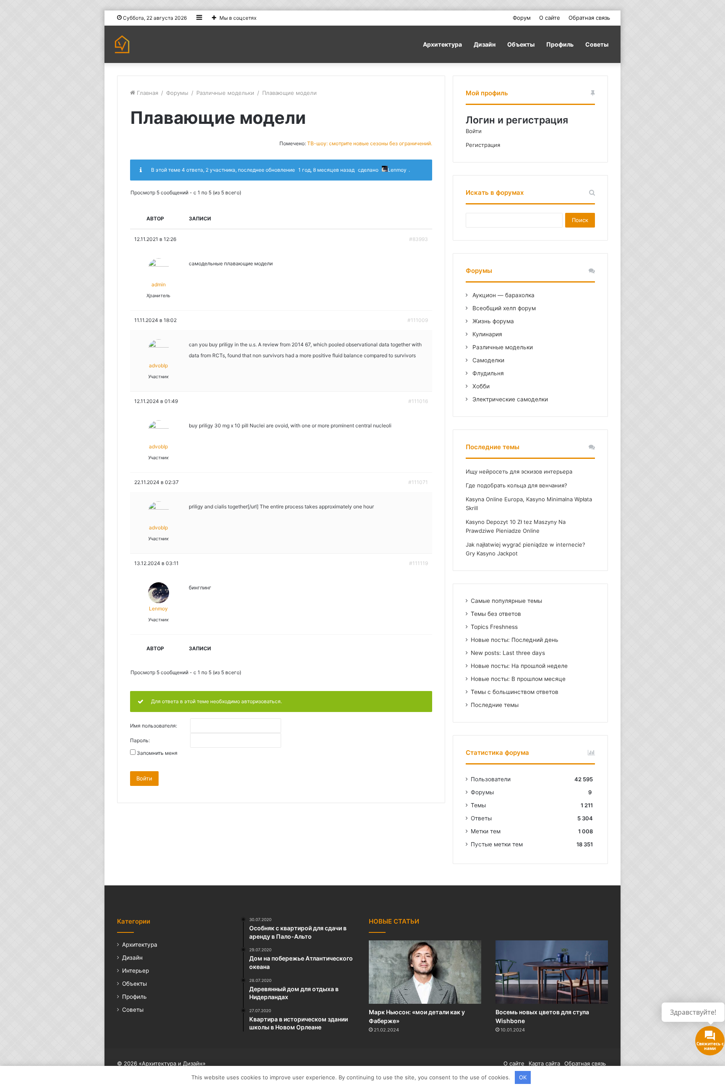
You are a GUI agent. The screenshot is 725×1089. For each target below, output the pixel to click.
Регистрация (483, 144)
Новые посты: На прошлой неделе (519, 665)
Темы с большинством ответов (514, 691)
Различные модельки (225, 92)
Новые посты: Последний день (514, 639)
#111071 (418, 482)
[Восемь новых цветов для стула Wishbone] (552, 972)
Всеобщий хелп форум (503, 308)
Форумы (177, 92)
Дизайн (485, 44)
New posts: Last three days (508, 652)
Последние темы (495, 705)
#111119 (418, 563)
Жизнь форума (492, 321)
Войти (144, 778)
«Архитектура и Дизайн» (172, 1063)
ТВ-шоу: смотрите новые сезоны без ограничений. (369, 143)
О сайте (549, 17)
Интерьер (135, 970)
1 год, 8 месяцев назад (326, 170)
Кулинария (486, 334)
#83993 (418, 239)
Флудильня (487, 373)
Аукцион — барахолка (503, 295)
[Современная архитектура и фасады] (122, 44)
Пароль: (140, 740)
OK (523, 1077)
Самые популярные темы (506, 600)
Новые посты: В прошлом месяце (518, 678)
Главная (146, 92)
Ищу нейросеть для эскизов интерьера (519, 471)
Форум (522, 17)
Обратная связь (589, 17)
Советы (596, 44)
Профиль (560, 44)
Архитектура (442, 44)
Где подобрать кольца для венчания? (516, 485)
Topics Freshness (494, 626)
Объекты (521, 44)
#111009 (417, 320)
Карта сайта (544, 1063)
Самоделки (487, 360)
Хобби (480, 386)
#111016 (418, 401)
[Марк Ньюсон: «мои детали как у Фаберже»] (425, 972)
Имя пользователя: (153, 725)
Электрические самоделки (509, 399)
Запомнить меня (157, 753)
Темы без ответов (496, 613)
